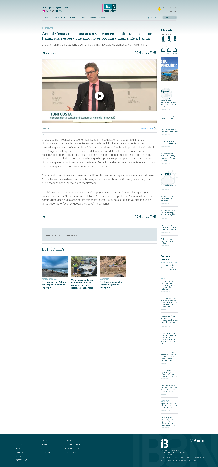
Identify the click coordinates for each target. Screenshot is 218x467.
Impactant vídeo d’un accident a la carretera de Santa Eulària (169, 406)
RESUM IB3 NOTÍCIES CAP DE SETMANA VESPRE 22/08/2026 (168, 267)
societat (165, 279)
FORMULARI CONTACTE (71, 444)
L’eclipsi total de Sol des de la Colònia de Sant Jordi (168, 241)
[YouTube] (56, 11)
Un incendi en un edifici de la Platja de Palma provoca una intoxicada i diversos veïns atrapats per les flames (169, 338)
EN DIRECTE (20, 452)
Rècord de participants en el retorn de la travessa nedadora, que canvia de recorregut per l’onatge (169, 320)
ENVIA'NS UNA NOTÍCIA (71, 448)
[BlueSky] (61, 11)
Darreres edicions (167, 178)
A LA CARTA (20, 456)
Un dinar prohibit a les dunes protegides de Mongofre (111, 285)
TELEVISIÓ (19, 444)
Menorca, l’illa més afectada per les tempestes (167, 198)
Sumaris (102, 18)
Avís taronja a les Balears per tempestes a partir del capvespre (169, 227)
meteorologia (49, 279)
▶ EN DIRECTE (154, 18)
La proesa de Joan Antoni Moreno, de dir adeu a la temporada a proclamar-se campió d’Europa (169, 157)
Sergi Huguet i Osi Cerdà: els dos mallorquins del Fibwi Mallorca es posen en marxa (168, 103)
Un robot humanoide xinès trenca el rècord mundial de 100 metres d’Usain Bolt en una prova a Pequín (169, 303)
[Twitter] (136, 53)
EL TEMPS (43, 444)
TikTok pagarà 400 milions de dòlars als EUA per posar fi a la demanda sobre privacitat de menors (168, 357)
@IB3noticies (147, 128)
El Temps (46, 18)
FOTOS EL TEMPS (69, 452)
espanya (47, 28)
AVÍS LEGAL (182, 460)
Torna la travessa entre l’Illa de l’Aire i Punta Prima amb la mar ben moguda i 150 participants (169, 285)
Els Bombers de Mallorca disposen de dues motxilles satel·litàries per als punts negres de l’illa (168, 421)
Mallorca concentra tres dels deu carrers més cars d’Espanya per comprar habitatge (169, 373)
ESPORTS (43, 448)
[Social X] (47, 11)
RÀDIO (18, 448)
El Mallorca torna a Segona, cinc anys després (167, 118)
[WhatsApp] (151, 53)
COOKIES (163, 460)
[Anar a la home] (43, 11)
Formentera (92, 18)
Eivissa (82, 18)
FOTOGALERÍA (45, 452)
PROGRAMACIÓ (21, 460)
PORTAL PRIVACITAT (191, 460)
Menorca (73, 18)
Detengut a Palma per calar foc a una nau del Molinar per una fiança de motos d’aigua (169, 389)
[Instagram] (53, 11)
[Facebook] (50, 11)
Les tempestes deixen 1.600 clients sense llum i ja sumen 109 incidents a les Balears (169, 213)
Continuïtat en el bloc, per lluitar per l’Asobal (168, 142)
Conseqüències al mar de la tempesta (169, 186)
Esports (56, 18)
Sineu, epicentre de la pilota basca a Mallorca (169, 131)
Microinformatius (169, 263)
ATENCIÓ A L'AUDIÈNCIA (172, 460)
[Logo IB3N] (109, 8)
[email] (147, 53)
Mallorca (64, 18)
